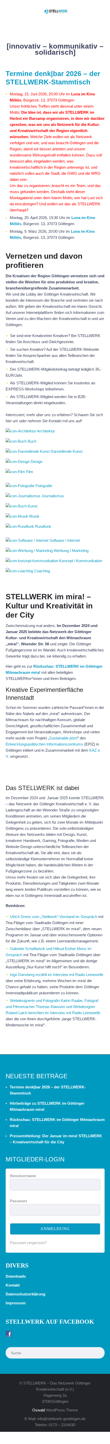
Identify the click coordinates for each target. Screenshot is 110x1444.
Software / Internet (64, 540)
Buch (32, 441)
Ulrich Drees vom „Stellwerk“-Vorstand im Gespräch (53, 916)
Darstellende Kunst (66, 451)
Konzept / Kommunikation (80, 561)
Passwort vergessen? (28, 1243)
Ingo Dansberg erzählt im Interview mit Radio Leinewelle (56, 974)
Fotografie (44, 486)
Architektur (46, 431)
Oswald (38, 1410)
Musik (34, 516)
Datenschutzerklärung (25, 1294)
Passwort (18, 1201)
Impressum (16, 1303)
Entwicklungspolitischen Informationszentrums (44, 744)
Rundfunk (43, 526)
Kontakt (13, 1285)
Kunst (32, 506)
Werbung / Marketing (71, 550)
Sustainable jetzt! (63, 738)
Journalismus (52, 496)
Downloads (16, 1276)
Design (36, 461)
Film (29, 472)
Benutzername (23, 1176)
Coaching (42, 571)
